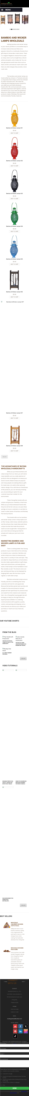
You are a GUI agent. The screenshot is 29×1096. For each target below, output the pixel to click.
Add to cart (14, 133)
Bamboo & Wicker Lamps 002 (14, 160)
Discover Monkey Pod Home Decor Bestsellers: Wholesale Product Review (7, 901)
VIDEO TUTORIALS (9, 666)
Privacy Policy (24, 1091)
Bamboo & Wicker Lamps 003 (14, 193)
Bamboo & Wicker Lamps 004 (14, 226)
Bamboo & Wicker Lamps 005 (14, 259)
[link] (14, 1018)
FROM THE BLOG (9, 632)
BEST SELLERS (6, 916)
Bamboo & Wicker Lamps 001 (14, 128)
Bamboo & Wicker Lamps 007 (14, 413)
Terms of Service (13, 1092)
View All (4, 456)
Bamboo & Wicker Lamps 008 (14, 445)
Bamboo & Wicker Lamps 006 (14, 292)
